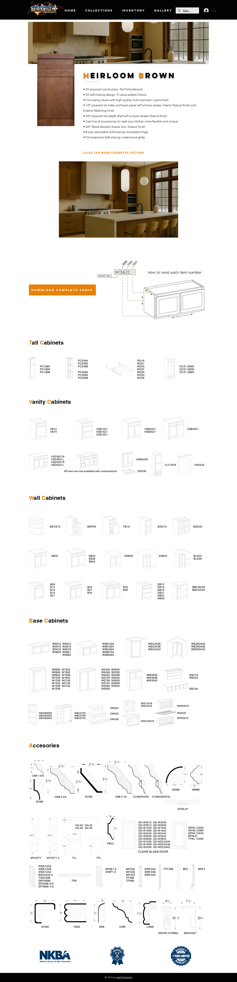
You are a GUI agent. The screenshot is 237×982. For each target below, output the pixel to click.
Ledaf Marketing (124, 977)
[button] (98, 10)
